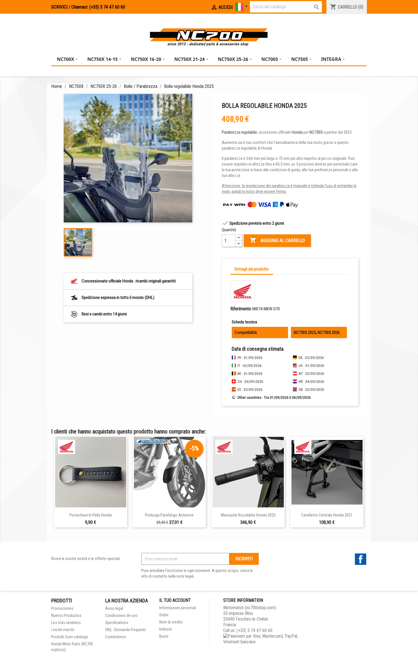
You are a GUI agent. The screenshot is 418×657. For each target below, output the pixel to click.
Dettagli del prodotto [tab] (252, 269)
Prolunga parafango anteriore (169, 515)
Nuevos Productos (66, 615)
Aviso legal (114, 608)
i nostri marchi (62, 629)
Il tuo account (175, 600)
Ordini (163, 615)
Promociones (62, 608)
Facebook (360, 559)
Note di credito (171, 622)
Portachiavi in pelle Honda (90, 515)
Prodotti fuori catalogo (69, 637)
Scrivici (59, 7)
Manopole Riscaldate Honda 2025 (248, 515)
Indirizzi (165, 629)
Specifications (116, 622)
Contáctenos (115, 637)
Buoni (163, 636)
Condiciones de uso (121, 615)
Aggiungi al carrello (277, 240)
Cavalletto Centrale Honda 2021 (327, 515)
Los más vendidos (66, 622)
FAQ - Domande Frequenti (125, 629)
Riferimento (240, 308)
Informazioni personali (177, 608)
